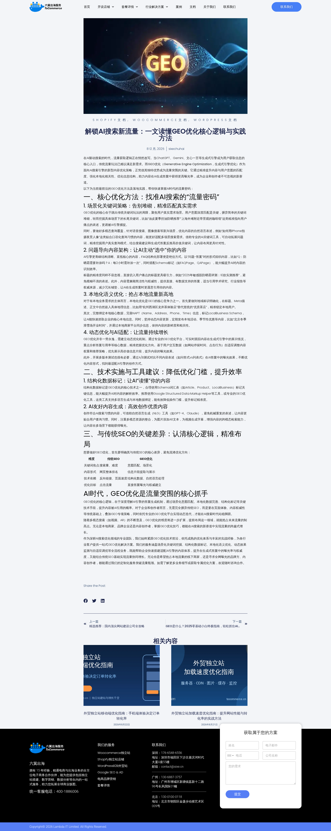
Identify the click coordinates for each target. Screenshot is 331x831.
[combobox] (230, 755)
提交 (237, 794)
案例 (179, 7)
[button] (86, 601)
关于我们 (209, 7)
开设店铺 (104, 7)
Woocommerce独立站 (113, 753)
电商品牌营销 (106, 779)
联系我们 (229, 7)
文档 (193, 7)
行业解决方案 (155, 7)
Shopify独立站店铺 (110, 759)
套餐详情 (128, 7)
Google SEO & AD (110, 772)
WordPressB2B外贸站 (112, 766)
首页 (87, 7)
